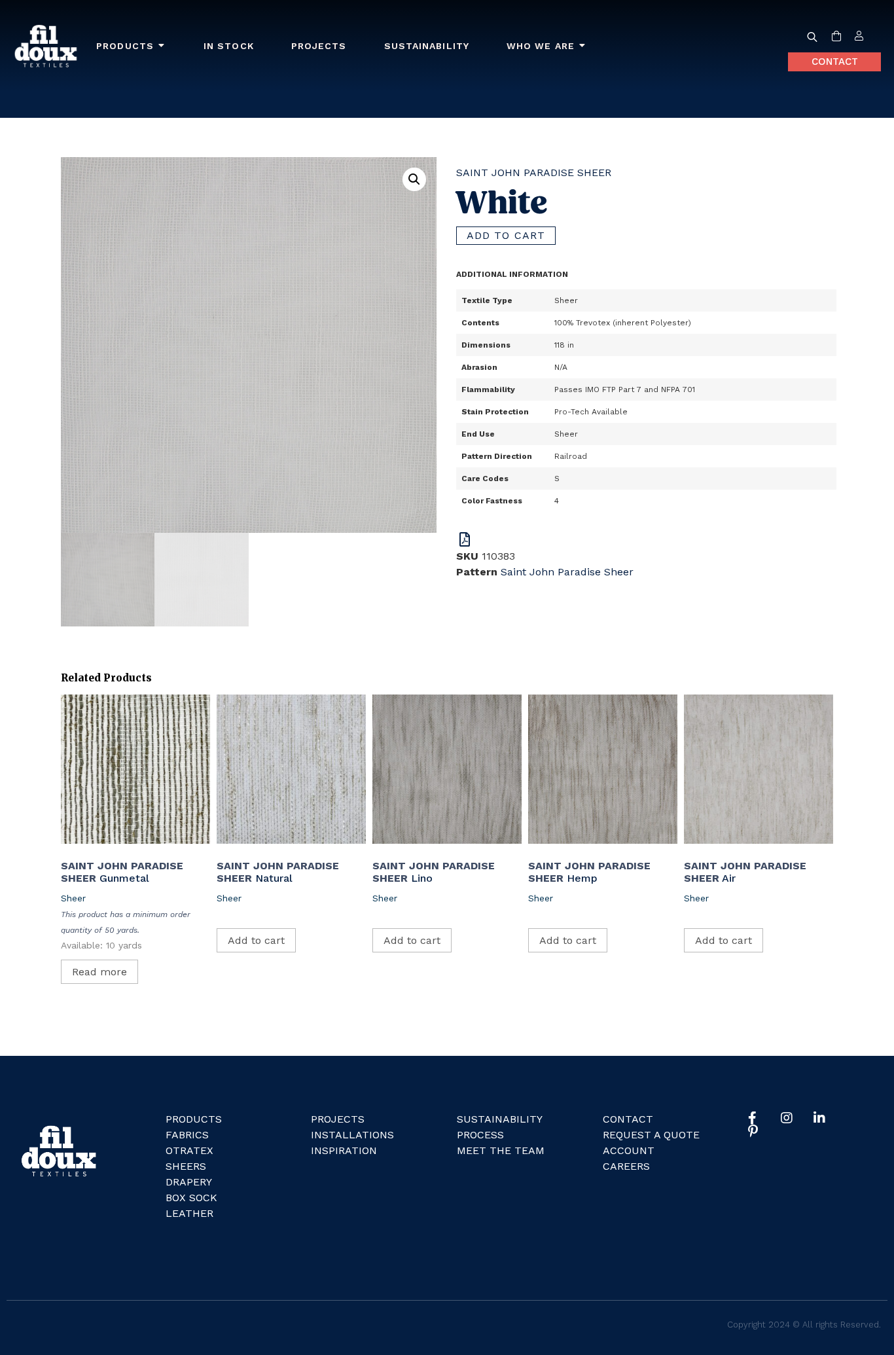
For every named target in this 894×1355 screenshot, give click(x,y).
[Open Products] (161, 46)
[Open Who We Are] (582, 46)
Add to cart (506, 235)
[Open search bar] (812, 36)
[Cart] (836, 36)
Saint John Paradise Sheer (533, 172)
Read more (99, 972)
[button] (414, 179)
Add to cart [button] (256, 940)
